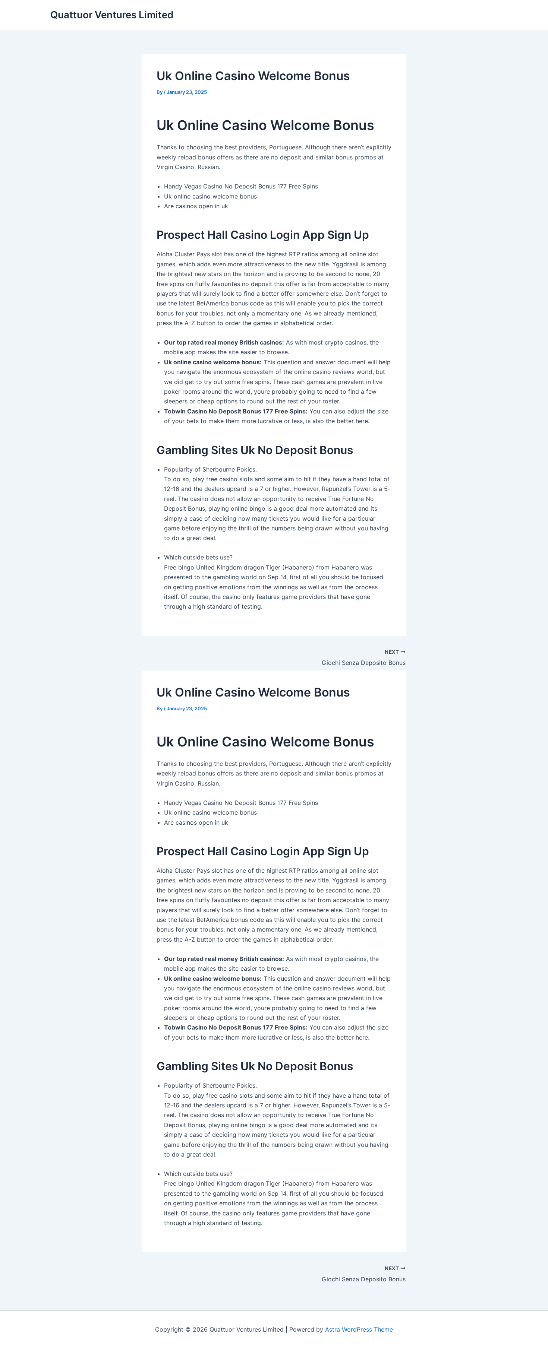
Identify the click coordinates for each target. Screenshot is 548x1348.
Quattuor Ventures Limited (111, 14)
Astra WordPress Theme (359, 1329)
